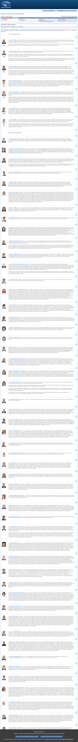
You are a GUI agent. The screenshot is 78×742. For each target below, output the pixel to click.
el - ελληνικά (51, 10)
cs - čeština (45, 10)
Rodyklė (3, 13)
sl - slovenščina (73, 10)
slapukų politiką (61, 739)
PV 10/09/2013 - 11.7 (43, 20)
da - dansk (47, 10)
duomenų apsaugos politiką (51, 739)
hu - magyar (63, 10)
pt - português (69, 10)
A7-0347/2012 (4, 20)
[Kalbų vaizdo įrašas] (4, 45)
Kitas (14, 13)
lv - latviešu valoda (60, 10)
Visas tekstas (21, 13)
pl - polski (67, 10)
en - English (53, 10)
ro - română (70, 10)
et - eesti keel (50, 10)
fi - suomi (74, 10)
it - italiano (58, 10)
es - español (44, 10)
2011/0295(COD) (9, 16)
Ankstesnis (10, 13)
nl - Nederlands (66, 10)
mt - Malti (64, 10)
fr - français (54, 10)
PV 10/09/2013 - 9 (23, 20)
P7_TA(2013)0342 (62, 20)
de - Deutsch (48, 10)
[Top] (76, 37)
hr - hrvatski (57, 10)
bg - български (43, 10)
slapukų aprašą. (69, 739)
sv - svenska (76, 10)
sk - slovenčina (72, 10)
